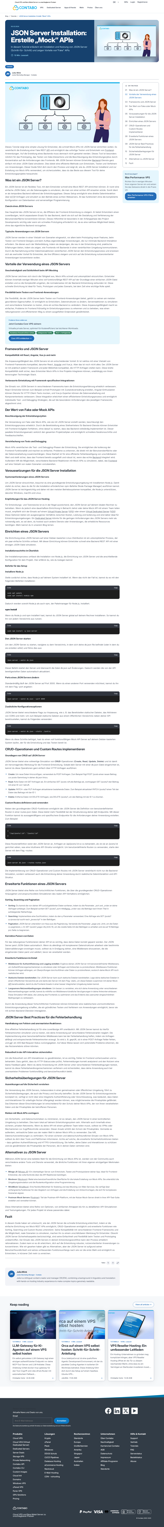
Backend (96, 160)
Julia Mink (16, 73)
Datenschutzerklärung (22, 1426)
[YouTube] (134, 1411)
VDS (113, 511)
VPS (71, 511)
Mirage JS (23, 1172)
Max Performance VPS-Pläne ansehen (140, 196)
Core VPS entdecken (21, 338)
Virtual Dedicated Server (97, 511)
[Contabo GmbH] (25, 7)
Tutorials (14, 16)
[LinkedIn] (117, 1411)
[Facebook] (108, 1411)
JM (7, 73)
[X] (126, 1411)
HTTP (12, 197)
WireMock (23, 1187)
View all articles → (143, 1304)
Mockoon (22, 1179)
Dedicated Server (43, 518)
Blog (6, 16)
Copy (116, 588)
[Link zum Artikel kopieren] (118, 1263)
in (113, 1263)
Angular (57, 364)
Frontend (109, 150)
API (48, 150)
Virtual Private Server (58, 511)
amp (68, 908)
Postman (35, 1197)
